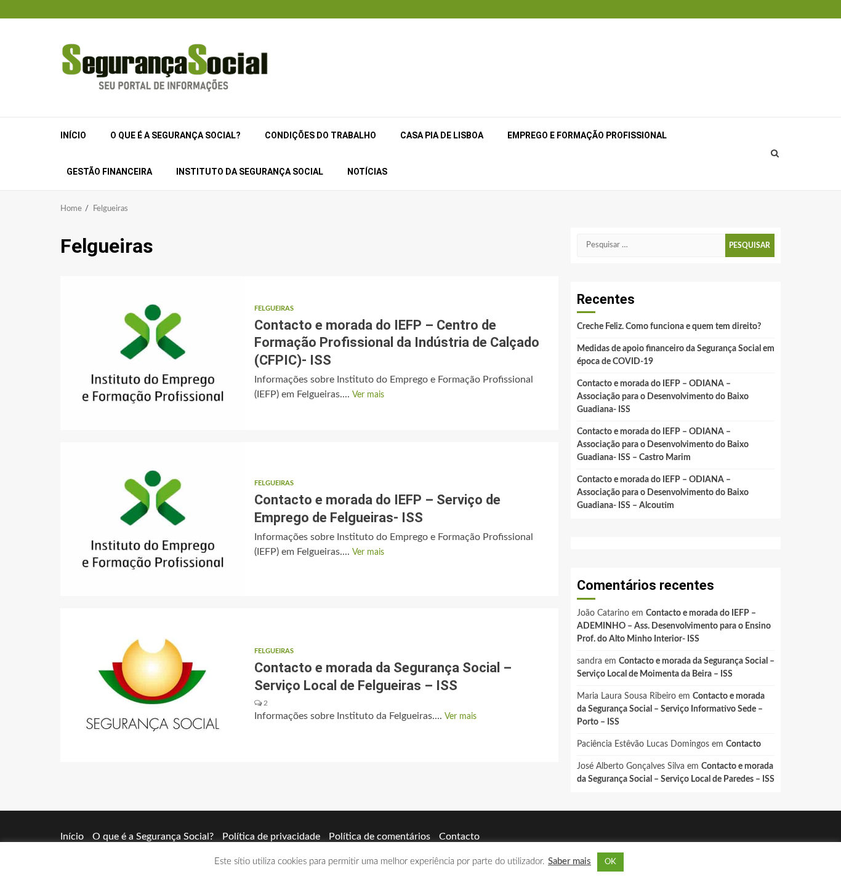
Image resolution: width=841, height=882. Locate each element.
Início (73, 135)
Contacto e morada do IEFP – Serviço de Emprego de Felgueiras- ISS (152, 519)
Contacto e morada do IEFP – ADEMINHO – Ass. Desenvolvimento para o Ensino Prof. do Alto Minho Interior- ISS (674, 626)
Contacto (743, 744)
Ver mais (368, 395)
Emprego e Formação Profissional (587, 135)
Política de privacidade (271, 836)
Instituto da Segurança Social (249, 172)
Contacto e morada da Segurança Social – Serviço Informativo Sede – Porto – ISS (671, 709)
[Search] (775, 153)
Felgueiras (274, 308)
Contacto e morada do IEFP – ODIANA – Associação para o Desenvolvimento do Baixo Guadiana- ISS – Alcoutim (663, 492)
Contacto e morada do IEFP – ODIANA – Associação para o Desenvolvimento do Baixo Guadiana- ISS (663, 396)
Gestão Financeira (109, 172)
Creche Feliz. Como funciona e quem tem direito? (669, 326)
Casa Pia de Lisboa (441, 135)
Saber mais (569, 861)
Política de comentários (379, 836)
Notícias (367, 172)
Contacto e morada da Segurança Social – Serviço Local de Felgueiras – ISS (152, 685)
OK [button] (610, 862)
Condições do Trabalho (320, 135)
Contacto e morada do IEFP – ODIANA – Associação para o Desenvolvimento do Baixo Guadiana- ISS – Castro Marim (663, 444)
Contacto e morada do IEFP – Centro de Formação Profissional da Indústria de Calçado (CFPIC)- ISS (152, 353)
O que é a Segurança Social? (175, 135)
